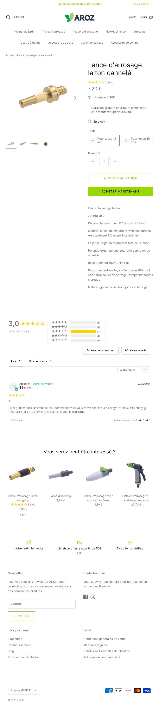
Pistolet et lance (115, 31)
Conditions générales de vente (104, 639)
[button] (141, 420)
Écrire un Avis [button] (138, 350)
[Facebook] (85, 597)
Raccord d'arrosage (85, 31)
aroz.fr (20, 700)
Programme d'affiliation (24, 657)
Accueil (10, 55)
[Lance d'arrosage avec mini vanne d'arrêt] (98, 475)
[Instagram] (93, 597)
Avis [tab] (13, 361)
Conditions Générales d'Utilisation (106, 651)
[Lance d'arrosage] (61, 475)
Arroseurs (139, 31)
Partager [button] (18, 420)
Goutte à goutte (31, 42)
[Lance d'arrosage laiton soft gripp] (23, 475)
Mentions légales (95, 645)
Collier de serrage (92, 42)
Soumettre (21, 615)
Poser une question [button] (102, 350)
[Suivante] (75, 98)
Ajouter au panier (120, 178)
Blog (11, 651)
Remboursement (19, 645)
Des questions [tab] (38, 361)
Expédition (15, 639)
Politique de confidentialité (101, 657)
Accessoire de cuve (60, 42)
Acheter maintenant (121, 191)
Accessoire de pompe (124, 42)
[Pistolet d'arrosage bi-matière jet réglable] (136, 475)
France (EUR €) (141, 4)
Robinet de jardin (24, 31)
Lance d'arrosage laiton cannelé (34, 55)
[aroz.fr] (80, 17)
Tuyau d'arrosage (54, 31)
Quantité (94, 153)
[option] (43, 98)
